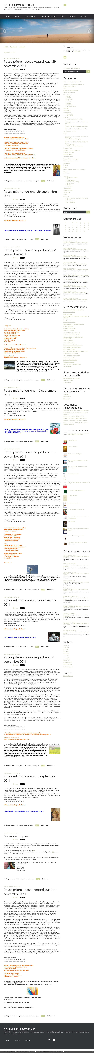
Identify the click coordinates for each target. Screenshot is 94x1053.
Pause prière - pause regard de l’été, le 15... (75, 264)
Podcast (65, 165)
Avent (68, 96)
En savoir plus (66, 1051)
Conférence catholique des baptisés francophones (73, 337)
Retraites (83, 16)
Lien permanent (9, 181)
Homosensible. (71, 201)
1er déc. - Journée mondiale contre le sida (76, 126)
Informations (67, 112)
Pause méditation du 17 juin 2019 (80, 582)
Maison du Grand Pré (69, 358)
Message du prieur (17, 836)
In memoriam (67, 110)
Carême (69, 97)
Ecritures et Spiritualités (70, 360)
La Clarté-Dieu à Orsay (73, 181)
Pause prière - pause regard (48, 16)
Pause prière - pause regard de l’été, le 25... (75, 287)
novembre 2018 (67, 664)
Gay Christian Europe (69, 349)
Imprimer (51, 181)
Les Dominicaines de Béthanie (71, 355)
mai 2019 (65, 651)
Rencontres (66, 174)
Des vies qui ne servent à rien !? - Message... (75, 299)
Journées (65, 117)
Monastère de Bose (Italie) (70, 353)
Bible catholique (67, 314)
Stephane (66, 598)
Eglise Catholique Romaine (70, 90)
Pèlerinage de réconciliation (71, 161)
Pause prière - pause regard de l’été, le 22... (75, 257)
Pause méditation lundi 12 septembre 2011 (30, 602)
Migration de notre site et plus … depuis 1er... (75, 242)
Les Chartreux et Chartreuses (71, 333)
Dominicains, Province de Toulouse (73, 345)
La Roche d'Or (70, 183)
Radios (65, 172)
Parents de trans (68, 380)
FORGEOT (66, 582)
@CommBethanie (68, 676)
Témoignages (67, 188)
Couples (69, 199)
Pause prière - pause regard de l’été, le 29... (75, 249)
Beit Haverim (67, 396)
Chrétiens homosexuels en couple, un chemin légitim (76, 136)
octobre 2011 (22, 47)
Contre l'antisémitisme (69, 86)
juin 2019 (65, 649)
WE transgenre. (71, 202)
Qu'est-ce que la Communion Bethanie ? (74, 169)
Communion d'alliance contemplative (73, 84)
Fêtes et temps (67, 95)
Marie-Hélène (67, 615)
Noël (68, 100)
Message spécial (67, 154)
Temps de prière (68, 190)
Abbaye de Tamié (68, 320)
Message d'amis (67, 148)
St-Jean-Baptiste (71, 106)
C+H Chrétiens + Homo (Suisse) (72, 364)
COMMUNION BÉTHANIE (19, 5)
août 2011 (6, 47)
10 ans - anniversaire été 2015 (75, 119)
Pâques (69, 103)
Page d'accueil (13, 47)
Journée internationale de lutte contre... (75, 615)
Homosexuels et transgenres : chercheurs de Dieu (76, 142)
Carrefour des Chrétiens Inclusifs (72, 82)
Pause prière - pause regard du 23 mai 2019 (76, 607)
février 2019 (66, 658)
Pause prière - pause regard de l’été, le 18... (75, 292)
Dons (64, 88)
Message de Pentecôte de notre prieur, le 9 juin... (75, 589)
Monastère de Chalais (69, 322)
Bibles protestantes (68, 362)
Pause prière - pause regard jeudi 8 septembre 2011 (29, 659)
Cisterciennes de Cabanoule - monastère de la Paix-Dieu (76, 317)
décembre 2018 (67, 662)
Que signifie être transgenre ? (71, 378)
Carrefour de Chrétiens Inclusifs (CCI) (73, 310)
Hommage (66, 108)
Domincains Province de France (72, 347)
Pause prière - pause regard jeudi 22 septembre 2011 (30, 252)
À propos (17, 16)
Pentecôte (69, 104)
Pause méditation (30, 16)
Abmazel (65, 589)
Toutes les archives (68, 667)
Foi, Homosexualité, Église (74, 139)
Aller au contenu (5, 1)
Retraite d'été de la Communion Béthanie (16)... (76, 269)
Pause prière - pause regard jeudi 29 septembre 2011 (30, 63)
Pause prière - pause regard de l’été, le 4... (76, 574)
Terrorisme (70, 115)
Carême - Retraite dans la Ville (71, 335)
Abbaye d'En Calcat (68, 330)
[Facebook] (49, 1040)
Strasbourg (70, 186)
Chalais (69, 179)
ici (34, 850)
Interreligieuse (71, 180)
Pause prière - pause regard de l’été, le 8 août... (76, 275)
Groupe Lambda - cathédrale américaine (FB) (75, 351)
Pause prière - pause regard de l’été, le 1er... (75, 281)
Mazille (68, 184)
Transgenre (72, 16)
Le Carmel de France (69, 343)
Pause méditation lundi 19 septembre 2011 (30, 392)
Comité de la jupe (68, 326)
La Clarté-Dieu (67, 366)
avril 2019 (66, 653)
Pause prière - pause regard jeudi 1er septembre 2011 (30, 891)
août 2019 (66, 645)
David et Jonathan (68, 340)
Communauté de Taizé (69, 328)
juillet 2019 (66, 647)
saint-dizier (66, 556)
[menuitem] (8, 16)
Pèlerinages (66, 163)
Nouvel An (69, 102)
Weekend (66, 196)
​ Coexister (66, 394)
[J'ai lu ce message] (92, 1051)
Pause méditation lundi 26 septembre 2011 (30, 193)
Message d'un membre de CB (71, 150)
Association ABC (67, 382)
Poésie (65, 167)
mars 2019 (66, 656)
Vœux (65, 194)
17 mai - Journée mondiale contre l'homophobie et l (76, 122)
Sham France (66, 399)
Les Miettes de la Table (69, 131)
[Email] (65, 4)
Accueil (8, 16)
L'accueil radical (71, 144)
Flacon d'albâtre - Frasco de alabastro (73, 324)
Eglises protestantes (69, 92)
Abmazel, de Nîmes (68, 606)
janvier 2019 (66, 660)
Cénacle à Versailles (72, 177)
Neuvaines (69, 99)
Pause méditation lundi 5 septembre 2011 (29, 778)
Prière (62, 16)
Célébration (70, 114)
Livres (65, 133)
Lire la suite (77, 51)
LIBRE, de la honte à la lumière (75, 146)
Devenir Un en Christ (69, 312)
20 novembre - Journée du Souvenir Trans (76, 129)
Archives (17, 1040)
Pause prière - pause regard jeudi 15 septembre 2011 (30, 454)
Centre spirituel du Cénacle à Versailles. (77, 198)
